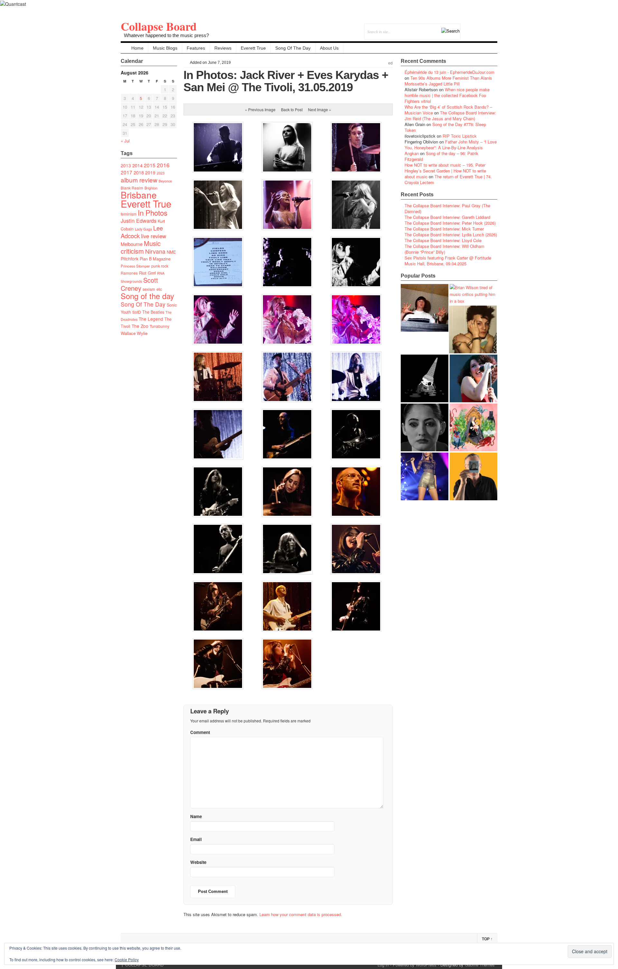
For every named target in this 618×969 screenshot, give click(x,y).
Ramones (129, 273)
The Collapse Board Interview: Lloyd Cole (443, 240)
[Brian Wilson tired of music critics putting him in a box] (473, 294)
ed (390, 63)
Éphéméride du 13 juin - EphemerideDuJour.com (449, 72)
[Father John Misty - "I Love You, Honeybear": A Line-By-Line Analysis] (473, 427)
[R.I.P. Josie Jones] (424, 427)
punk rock (159, 266)
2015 (149, 165)
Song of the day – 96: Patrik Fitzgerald (441, 156)
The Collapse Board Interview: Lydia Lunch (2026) (451, 234)
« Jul (125, 141)
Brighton (151, 188)
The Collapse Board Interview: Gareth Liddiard (447, 217)
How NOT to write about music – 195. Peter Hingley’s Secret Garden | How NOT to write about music (445, 171)
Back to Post (292, 109)
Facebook (475, 27)
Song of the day (147, 295)
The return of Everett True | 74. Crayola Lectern (448, 179)
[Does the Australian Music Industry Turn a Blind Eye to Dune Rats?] (424, 378)
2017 (126, 172)
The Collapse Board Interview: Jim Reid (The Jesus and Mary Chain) (450, 116)
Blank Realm (132, 188)
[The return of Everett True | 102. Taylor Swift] (424, 476)
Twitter (466, 27)
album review (139, 179)
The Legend (151, 319)
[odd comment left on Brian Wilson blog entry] (424, 308)
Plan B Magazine (155, 259)
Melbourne (132, 243)
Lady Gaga (143, 228)
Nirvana (155, 251)
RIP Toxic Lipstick (460, 136)
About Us (329, 48)
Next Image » (319, 109)
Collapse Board (159, 26)
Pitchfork (129, 258)
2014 (137, 165)
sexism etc (152, 289)
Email (483, 27)
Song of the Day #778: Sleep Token (445, 127)
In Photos (152, 212)
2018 (139, 172)
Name (196, 816)
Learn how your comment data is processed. (300, 914)
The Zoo (140, 326)
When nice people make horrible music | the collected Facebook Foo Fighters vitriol (447, 95)
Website (198, 862)
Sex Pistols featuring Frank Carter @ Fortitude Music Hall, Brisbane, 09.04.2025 (448, 261)
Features (196, 48)
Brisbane (139, 194)
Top (487, 939)
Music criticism (141, 247)
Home (137, 48)
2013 (126, 165)
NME (171, 252)
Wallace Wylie (134, 333)
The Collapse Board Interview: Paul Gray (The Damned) (447, 208)
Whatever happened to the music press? (166, 35)
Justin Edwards (138, 220)
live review (153, 236)
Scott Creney (139, 284)
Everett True (253, 48)
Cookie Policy (127, 959)
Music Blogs (165, 48)
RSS (492, 27)
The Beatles (153, 312)
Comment (200, 732)
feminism (128, 214)
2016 (163, 165)
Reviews (222, 48)
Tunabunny (159, 326)
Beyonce (165, 181)
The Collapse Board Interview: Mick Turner (444, 229)
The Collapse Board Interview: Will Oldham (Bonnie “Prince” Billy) (444, 249)
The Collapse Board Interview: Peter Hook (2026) (450, 223)
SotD (136, 312)
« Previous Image (260, 109)
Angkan (412, 153)
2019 (150, 172)
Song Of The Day (293, 48)
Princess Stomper (135, 266)
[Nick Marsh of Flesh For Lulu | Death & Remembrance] (473, 329)
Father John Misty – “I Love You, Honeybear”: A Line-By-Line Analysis (451, 145)
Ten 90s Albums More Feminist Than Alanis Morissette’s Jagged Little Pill (448, 81)
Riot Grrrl (147, 273)
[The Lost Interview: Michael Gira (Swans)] (473, 476)
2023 (160, 173)
